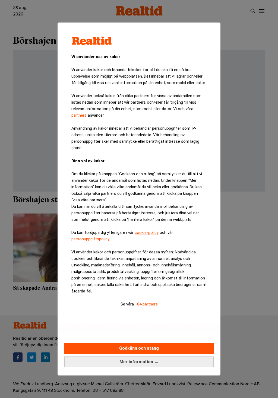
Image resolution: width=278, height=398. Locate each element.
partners (79, 115)
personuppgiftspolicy (90, 239)
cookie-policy (147, 232)
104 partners (146, 304)
